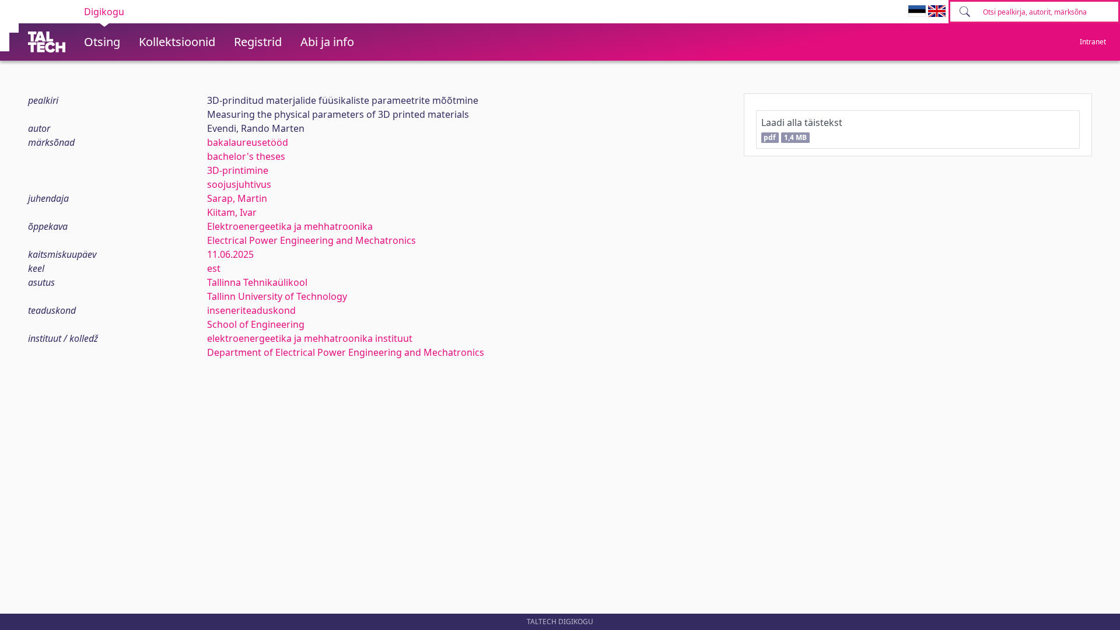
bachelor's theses (246, 156)
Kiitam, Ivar (232, 212)
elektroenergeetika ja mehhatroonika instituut (309, 338)
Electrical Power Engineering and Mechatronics (311, 240)
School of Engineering (255, 324)
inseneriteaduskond (251, 310)
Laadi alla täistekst (801, 129)
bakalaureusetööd (247, 142)
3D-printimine (237, 170)
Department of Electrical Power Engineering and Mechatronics (345, 352)
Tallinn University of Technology (277, 296)
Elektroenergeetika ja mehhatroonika (290, 226)
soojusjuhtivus (239, 184)
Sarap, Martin (237, 198)
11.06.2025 (230, 254)
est (213, 268)
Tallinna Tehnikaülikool (257, 282)
